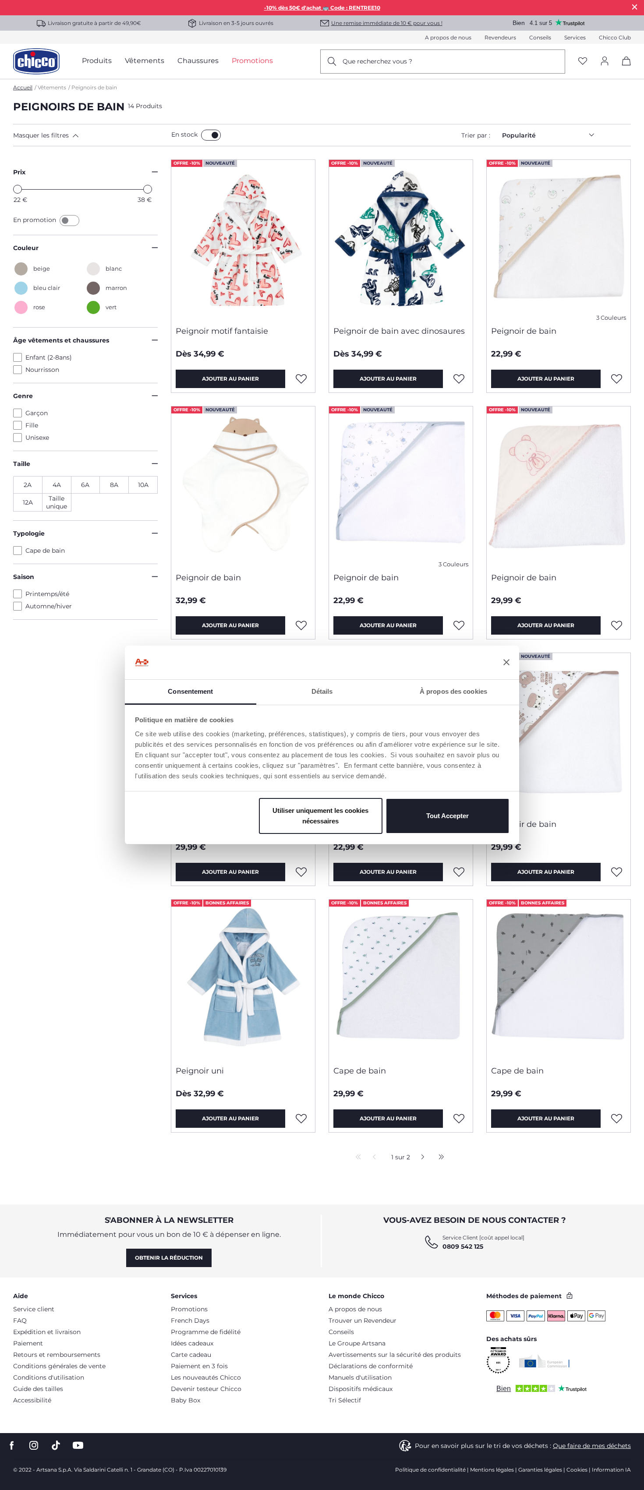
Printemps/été (47, 594)
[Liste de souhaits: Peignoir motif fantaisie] (301, 379)
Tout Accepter (447, 815)
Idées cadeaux (192, 1343)
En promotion (35, 220)
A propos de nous (448, 37)
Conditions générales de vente (59, 1366)
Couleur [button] (26, 248)
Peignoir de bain (523, 331)
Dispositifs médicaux (361, 1389)
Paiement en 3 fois (199, 1366)
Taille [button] (21, 464)
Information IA (611, 1469)
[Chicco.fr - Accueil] (36, 61)
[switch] (211, 135)
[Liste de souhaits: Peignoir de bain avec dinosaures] (459, 379)
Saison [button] (23, 577)
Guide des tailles (38, 1389)
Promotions (189, 1309)
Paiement (28, 1343)
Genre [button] (23, 396)
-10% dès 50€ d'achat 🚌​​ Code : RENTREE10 (322, 7)
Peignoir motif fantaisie (222, 331)
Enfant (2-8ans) (48, 357)
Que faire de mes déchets (592, 1446)
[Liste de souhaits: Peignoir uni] (301, 1118)
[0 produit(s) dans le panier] (623, 68)
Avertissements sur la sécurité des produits (395, 1355)
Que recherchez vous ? (377, 61)
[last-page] (439, 1157)
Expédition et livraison (47, 1332)
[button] (90, 135)
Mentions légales (492, 1469)
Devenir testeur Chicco (206, 1389)
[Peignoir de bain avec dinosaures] (401, 240)
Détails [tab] (322, 691)
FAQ (20, 1320)
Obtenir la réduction (169, 1257)
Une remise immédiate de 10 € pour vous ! (386, 23)
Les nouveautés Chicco (206, 1377)
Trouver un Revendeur (362, 1320)
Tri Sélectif (345, 1400)
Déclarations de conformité (371, 1366)
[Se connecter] (604, 61)
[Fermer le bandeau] (506, 663)
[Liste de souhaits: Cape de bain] (459, 1118)
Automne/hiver (48, 606)
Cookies (576, 1469)
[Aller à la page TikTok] (55, 1445)
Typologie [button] (29, 533)
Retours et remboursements (56, 1355)
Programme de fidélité (206, 1332)
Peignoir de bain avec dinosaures (399, 331)
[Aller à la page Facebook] (12, 1445)
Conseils (540, 37)
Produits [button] (97, 60)
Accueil (22, 87)
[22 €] (17, 189)
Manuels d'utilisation (360, 1377)
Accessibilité (32, 1400)
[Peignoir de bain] (558, 240)
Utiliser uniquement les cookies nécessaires (320, 816)
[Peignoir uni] (243, 979)
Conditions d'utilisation (48, 1377)
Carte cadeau (191, 1355)
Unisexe (37, 437)
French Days (190, 1320)
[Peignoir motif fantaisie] (243, 240)
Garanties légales (540, 1469)
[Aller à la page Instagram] (33, 1445)
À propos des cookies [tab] (453, 691)
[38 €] (147, 189)
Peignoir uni (200, 1071)
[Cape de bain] (401, 979)
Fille (31, 425)
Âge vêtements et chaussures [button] (61, 340)
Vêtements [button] (144, 60)
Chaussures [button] (198, 60)
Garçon (36, 413)
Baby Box (185, 1400)
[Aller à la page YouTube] (78, 1445)
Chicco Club (615, 37)
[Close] (635, 6)
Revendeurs (500, 37)
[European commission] (544, 1360)
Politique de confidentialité (430, 1469)
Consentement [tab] (190, 691)
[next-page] (420, 1157)
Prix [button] (19, 172)
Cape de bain (45, 550)
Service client (33, 1309)
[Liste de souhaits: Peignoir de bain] (617, 379)
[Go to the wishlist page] (582, 61)
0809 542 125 (462, 1246)
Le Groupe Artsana (357, 1343)
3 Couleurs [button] (611, 317)
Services (575, 37)
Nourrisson (42, 370)
